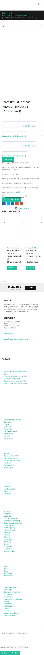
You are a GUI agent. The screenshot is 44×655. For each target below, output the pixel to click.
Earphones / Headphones (12, 592)
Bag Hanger (8, 422)
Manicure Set (8, 438)
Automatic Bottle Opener (12, 420)
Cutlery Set (7, 427)
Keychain (7, 436)
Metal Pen (7, 487)
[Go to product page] (15, 231)
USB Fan (7, 611)
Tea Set (6, 569)
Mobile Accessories (12, 390)
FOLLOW (30, 288)
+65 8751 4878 (9, 333)
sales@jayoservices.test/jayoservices (16, 339)
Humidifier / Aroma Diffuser (13, 599)
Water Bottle (8, 573)
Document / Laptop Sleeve (13, 523)
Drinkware (8, 558)
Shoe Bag (7, 535)
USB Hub (7, 608)
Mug (5, 566)
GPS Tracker (8, 597)
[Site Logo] (13, 5)
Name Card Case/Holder (12, 460)
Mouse (6, 601)
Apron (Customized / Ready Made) (15, 372)
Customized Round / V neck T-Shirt (15, 381)
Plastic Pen (7, 494)
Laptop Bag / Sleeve (10, 458)
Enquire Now (8, 159)
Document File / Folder (11, 456)
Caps (6, 374)
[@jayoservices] (5, 352)
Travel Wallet (8, 468)
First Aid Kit (7, 429)
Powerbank (8, 604)
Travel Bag (7, 542)
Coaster (7, 424)
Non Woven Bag (9, 530)
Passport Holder (15, 192)
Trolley (6, 544)
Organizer (7, 532)
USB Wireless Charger (11, 613)
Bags (6, 503)
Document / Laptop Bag (12, 521)
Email (21, 203)
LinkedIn (12, 203)
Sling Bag (7, 537)
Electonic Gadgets (12, 582)
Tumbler (7, 571)
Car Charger (8, 590)
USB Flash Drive (9, 606)
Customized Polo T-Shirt (12, 379)
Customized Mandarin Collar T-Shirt (16, 376)
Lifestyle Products (12, 411)
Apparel (7, 363)
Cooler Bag (7, 516)
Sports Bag (7, 539)
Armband (7, 511)
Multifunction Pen (9, 489)
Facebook (4, 203)
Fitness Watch (8, 594)
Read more (12, 267)
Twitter (8, 203)
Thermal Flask (8, 576)
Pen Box (7, 491)
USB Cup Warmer (10, 615)
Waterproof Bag (9, 551)
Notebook (7, 463)
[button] (4, 5)
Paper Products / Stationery (16, 482)
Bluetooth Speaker (10, 587)
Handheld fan (8, 434)
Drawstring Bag (9, 525)
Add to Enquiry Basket (12, 199)
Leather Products (12, 445)
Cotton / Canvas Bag (11, 518)
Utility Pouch (8, 546)
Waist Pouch (8, 549)
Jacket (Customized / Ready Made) (15, 383)
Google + (17, 203)
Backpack (7, 514)
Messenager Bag (9, 528)
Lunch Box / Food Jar (11, 431)
